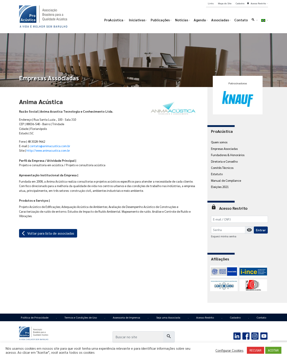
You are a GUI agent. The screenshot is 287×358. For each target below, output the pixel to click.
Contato (261, 317)
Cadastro (235, 317)
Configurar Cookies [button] (229, 350)
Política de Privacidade (34, 317)
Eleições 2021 (219, 187)
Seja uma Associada (168, 317)
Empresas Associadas (224, 148)
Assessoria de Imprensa (126, 317)
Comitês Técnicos (222, 168)
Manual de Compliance (226, 180)
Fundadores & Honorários (227, 155)
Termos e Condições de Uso (80, 317)
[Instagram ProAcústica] (255, 335)
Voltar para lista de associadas (48, 233)
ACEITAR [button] (273, 350)
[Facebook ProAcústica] (246, 335)
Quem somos (219, 142)
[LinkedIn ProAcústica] (237, 335)
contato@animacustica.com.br (49, 146)
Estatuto (217, 174)
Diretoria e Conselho (224, 161)
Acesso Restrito (205, 317)
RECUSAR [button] (255, 350)
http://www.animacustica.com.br (48, 150)
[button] (254, 21)
